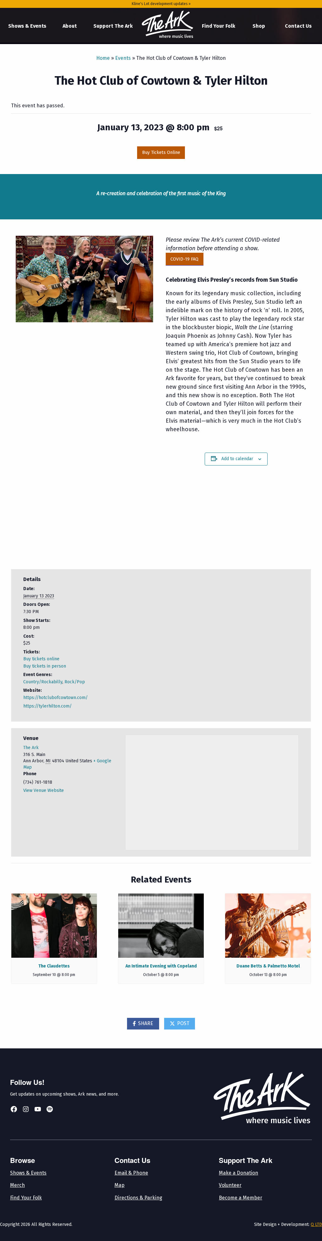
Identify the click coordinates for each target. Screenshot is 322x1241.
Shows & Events (27, 26)
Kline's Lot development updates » (161, 4)
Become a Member (240, 1198)
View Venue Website (43, 790)
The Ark (31, 747)
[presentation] (54, 926)
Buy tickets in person (44, 666)
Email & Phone (131, 1173)
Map (119, 1185)
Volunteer (230, 1185)
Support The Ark (113, 26)
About (70, 26)
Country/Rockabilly (42, 682)
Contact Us (298, 26)
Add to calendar (237, 458)
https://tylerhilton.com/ (47, 706)
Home (167, 24)
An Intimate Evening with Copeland (161, 966)
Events (123, 58)
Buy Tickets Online (161, 152)
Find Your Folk (218, 26)
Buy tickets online (41, 659)
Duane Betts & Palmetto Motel (268, 966)
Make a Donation (238, 1173)
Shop (259, 26)
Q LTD (316, 1224)
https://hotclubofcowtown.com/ (55, 697)
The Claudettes (54, 966)
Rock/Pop (74, 682)
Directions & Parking (138, 1198)
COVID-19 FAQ (184, 259)
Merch (17, 1185)
